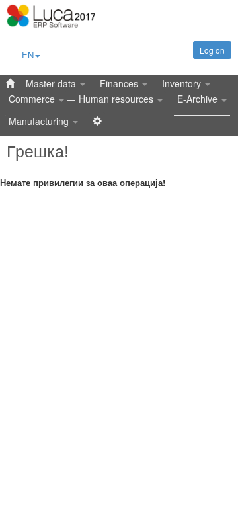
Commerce (33, 98)
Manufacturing (40, 121)
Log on (212, 50)
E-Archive (198, 98)
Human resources (117, 98)
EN (28, 54)
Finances (120, 83)
